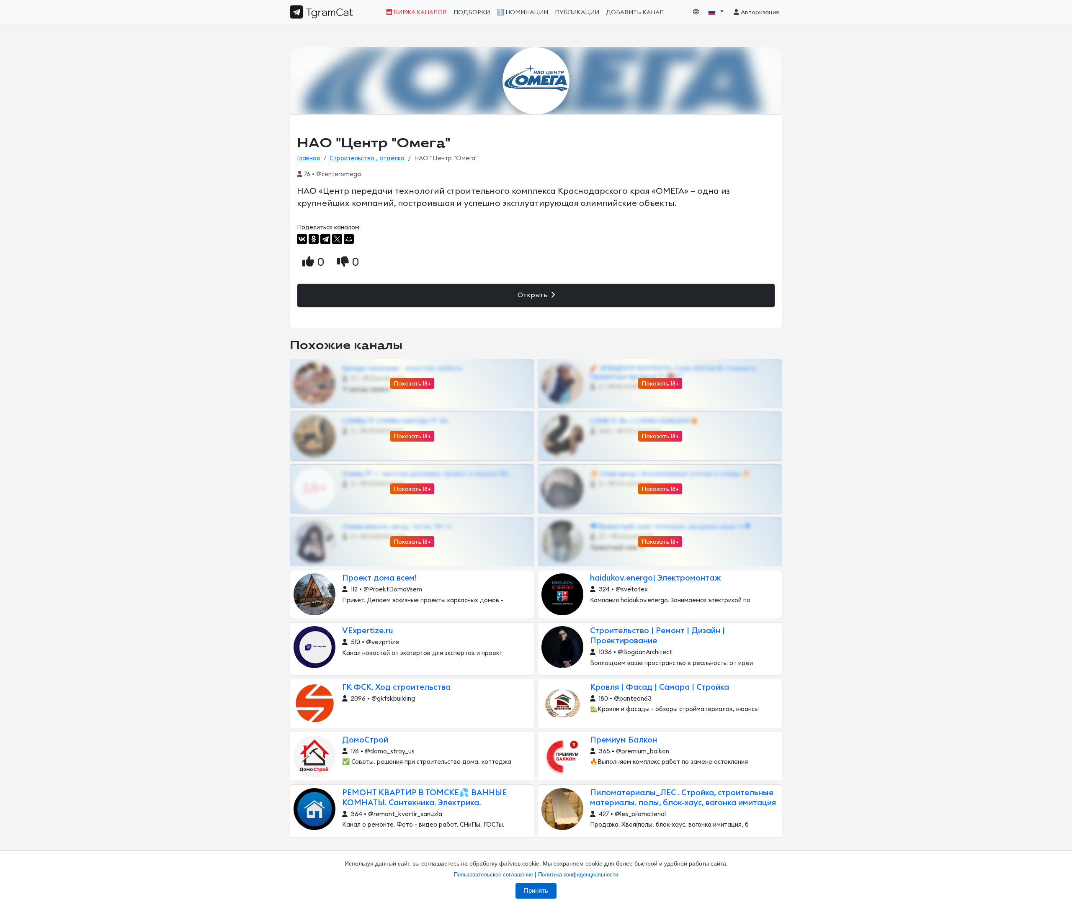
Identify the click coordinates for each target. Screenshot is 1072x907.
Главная (308, 158)
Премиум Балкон (623, 740)
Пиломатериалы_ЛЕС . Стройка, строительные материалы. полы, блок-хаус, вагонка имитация (683, 798)
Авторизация (759, 12)
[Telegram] (325, 239)
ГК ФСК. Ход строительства (396, 687)
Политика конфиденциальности (578, 874)
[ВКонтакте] (302, 239)
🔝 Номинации (522, 12)
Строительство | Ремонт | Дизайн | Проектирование (657, 636)
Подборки (472, 12)
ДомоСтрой (365, 740)
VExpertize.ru (367, 631)
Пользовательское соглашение (493, 874)
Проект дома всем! (379, 578)
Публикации (577, 12)
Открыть (533, 295)
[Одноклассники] (314, 239)
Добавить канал (635, 12)
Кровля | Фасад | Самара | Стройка (659, 687)
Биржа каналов (419, 12)
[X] (337, 239)
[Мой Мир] (349, 239)
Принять (536, 890)
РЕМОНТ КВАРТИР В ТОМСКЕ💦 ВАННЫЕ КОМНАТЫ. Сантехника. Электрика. (424, 798)
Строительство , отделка (367, 158)
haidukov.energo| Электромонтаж (655, 578)
